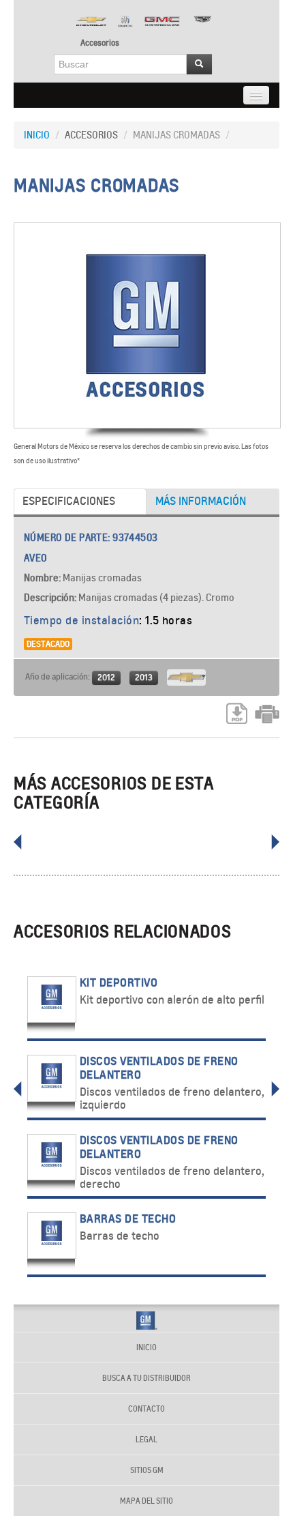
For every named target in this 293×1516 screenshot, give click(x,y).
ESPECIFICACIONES (68, 501)
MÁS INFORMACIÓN (200, 501)
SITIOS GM (147, 1470)
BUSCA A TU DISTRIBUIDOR (146, 1378)
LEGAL (146, 1439)
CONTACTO (146, 1409)
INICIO (37, 135)
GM (146, 1320)
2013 (144, 677)
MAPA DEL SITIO (146, 1501)
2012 (106, 677)
